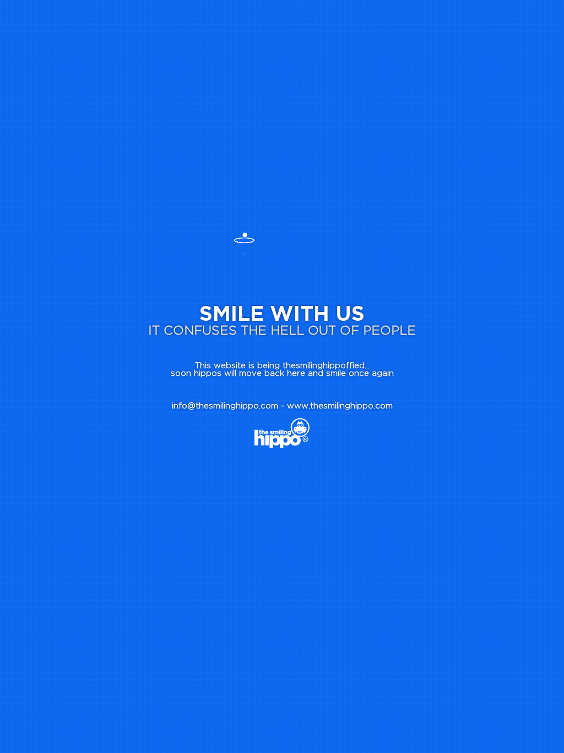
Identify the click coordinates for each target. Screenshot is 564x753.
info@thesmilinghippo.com (225, 406)
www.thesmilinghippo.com (340, 406)
